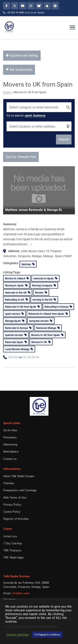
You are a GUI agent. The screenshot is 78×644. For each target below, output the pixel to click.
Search (64, 139)
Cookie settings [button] (17, 635)
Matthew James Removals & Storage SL (33, 210)
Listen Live (10, 536)
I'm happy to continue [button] (47, 634)
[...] (29, 244)
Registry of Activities (16, 518)
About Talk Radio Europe (18, 476)
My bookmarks (20, 70)
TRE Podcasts (12, 550)
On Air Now (10, 430)
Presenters (10, 437)
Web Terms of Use (14, 497)
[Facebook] (6, 5)
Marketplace (11, 451)
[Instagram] (31, 5)
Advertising (10, 444)
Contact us (10, 458)
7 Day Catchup (12, 543)
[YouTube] (22, 5)
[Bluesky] (39, 5)
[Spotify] (55, 5)
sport (28, 115)
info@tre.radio (20, 593)
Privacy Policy (12, 504)
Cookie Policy (11, 511)
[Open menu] (72, 27)
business (39, 115)
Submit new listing (23, 55)
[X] (14, 5)
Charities (8, 483)
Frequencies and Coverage (19, 490)
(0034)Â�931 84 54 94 (23, 357)
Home (7, 92)
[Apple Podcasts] (47, 5)
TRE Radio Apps (13, 557)
